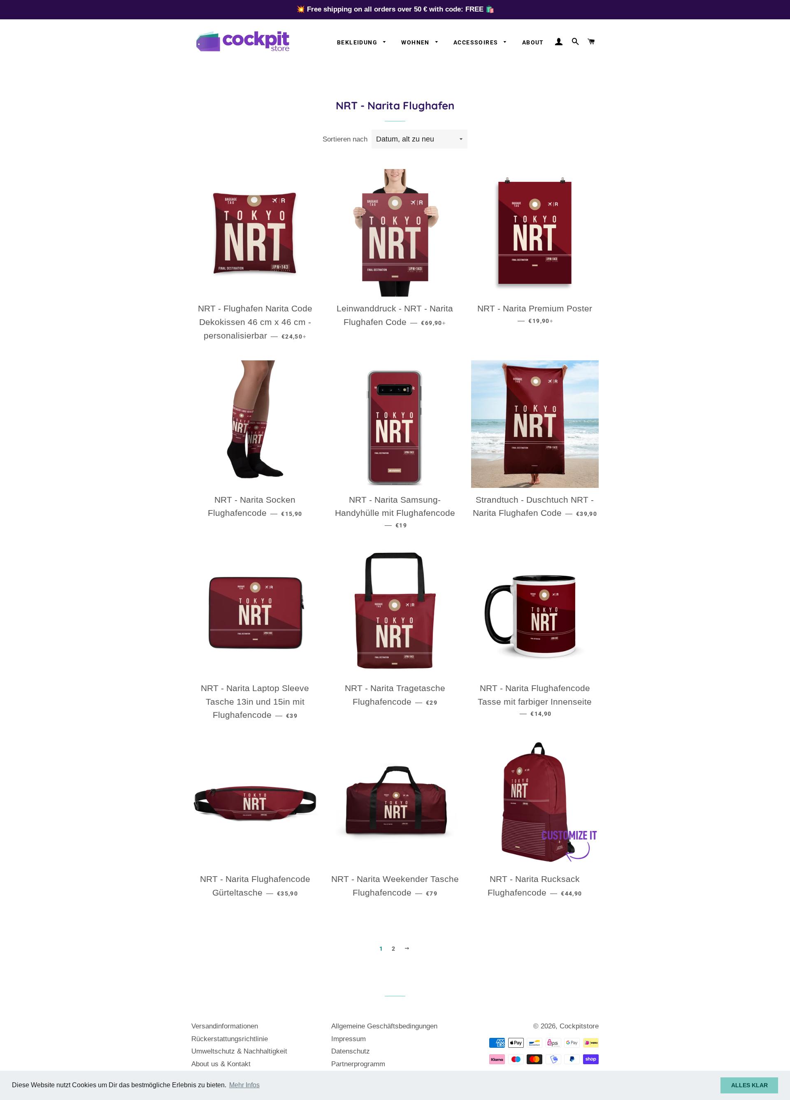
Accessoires (476, 42)
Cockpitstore (579, 1026)
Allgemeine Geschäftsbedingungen (384, 1026)
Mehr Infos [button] (244, 1084)
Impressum (348, 1039)
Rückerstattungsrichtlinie (229, 1039)
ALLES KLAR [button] (749, 1085)
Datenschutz (350, 1051)
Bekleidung (358, 42)
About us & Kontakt (221, 1064)
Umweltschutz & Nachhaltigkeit (239, 1051)
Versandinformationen (224, 1026)
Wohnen (416, 42)
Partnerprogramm (358, 1064)
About (533, 42)
